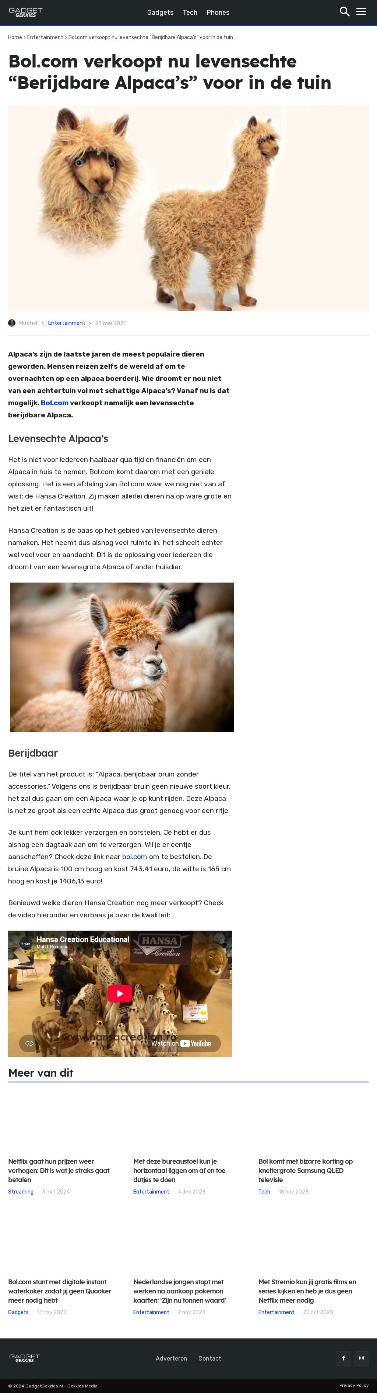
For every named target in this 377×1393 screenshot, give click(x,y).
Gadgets (18, 1312)
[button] (345, 12)
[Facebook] (344, 1358)
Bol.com (54, 403)
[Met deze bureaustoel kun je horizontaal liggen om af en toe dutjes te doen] (188, 1120)
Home (15, 37)
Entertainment (45, 37)
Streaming (21, 1192)
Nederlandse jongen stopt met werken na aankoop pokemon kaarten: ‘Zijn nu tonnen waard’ (179, 1291)
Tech (264, 1192)
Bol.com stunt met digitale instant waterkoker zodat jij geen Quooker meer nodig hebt (59, 1291)
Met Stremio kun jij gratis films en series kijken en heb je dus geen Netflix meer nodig (307, 1291)
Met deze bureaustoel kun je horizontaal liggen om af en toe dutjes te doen (179, 1171)
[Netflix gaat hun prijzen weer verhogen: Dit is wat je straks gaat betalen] (63, 1120)
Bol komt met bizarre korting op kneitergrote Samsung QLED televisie (305, 1171)
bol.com (134, 856)
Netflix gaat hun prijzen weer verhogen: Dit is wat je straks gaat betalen (58, 1171)
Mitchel (28, 323)
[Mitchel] (13, 323)
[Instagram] (362, 1358)
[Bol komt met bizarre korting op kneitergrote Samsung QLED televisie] (313, 1120)
